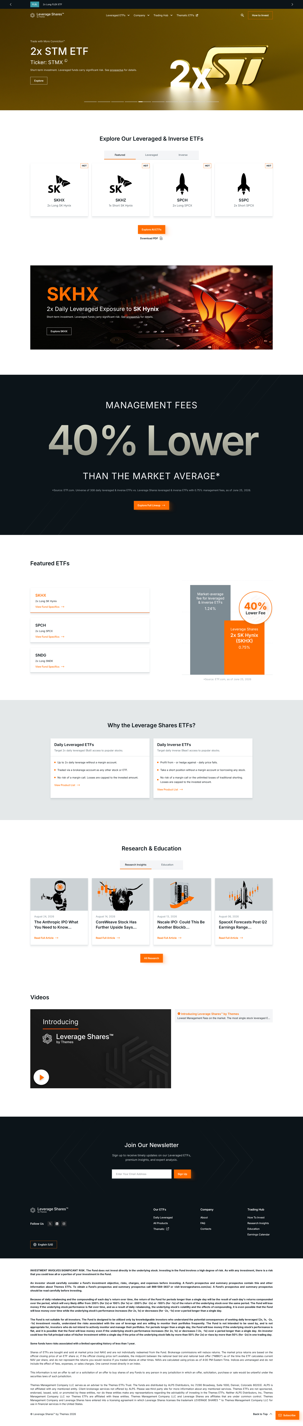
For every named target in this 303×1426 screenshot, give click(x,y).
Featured (120, 154)
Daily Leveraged (163, 1217)
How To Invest (255, 1217)
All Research (151, 958)
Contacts (205, 1228)
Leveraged (151, 154)
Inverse (183, 154)
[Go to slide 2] (104, 101)
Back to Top (260, 1414)
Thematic (158, 1229)
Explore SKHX (59, 331)
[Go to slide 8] (185, 101)
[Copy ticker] (63, 60)
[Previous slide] (11, 4)
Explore (38, 80)
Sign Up (182, 1174)
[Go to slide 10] (212, 101)
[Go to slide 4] (131, 101)
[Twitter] (50, 1223)
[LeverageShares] (47, 15)
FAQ (202, 1223)
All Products (160, 1223)
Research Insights (135, 864)
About (204, 1217)
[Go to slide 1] (90, 101)
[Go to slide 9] (199, 101)
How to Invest (260, 15)
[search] (242, 15)
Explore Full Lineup (149, 505)
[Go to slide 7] (172, 101)
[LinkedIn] (56, 1223)
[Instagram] (63, 1223)
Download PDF (149, 238)
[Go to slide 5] (144, 101)
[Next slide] (292, 4)
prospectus (133, 316)
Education (167, 864)
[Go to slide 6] (158, 101)
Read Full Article (43, 937)
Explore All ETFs (151, 229)
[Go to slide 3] (117, 101)
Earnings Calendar (258, 1234)
